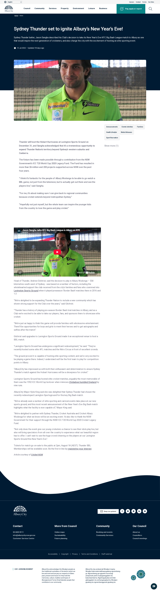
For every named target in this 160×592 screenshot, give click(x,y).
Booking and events (104, 532)
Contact (138, 2)
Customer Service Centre (23, 538)
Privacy (75, 554)
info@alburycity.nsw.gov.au (24, 535)
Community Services (104, 535)
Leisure (91, 8)
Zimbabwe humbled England (82, 382)
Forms (144, 2)
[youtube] (145, 511)
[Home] (8, 8)
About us (136, 532)
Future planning (61, 538)
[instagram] (128, 511)
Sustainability (60, 535)
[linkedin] (139, 511)
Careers (131, 2)
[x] (133, 511)
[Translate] (5, 2)
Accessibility (53, 554)
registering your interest (79, 448)
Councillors (137, 535)
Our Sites (151, 2)
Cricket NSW (37, 454)
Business (103, 8)
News (21, 15)
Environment (78, 8)
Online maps (60, 532)
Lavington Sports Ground (26, 290)
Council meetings (140, 538)
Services (52, 8)
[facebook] (122, 511)
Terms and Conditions (89, 554)
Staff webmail (106, 554)
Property (65, 8)
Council (27, 8)
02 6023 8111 (18, 532)
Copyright (64, 554)
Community (40, 8)
